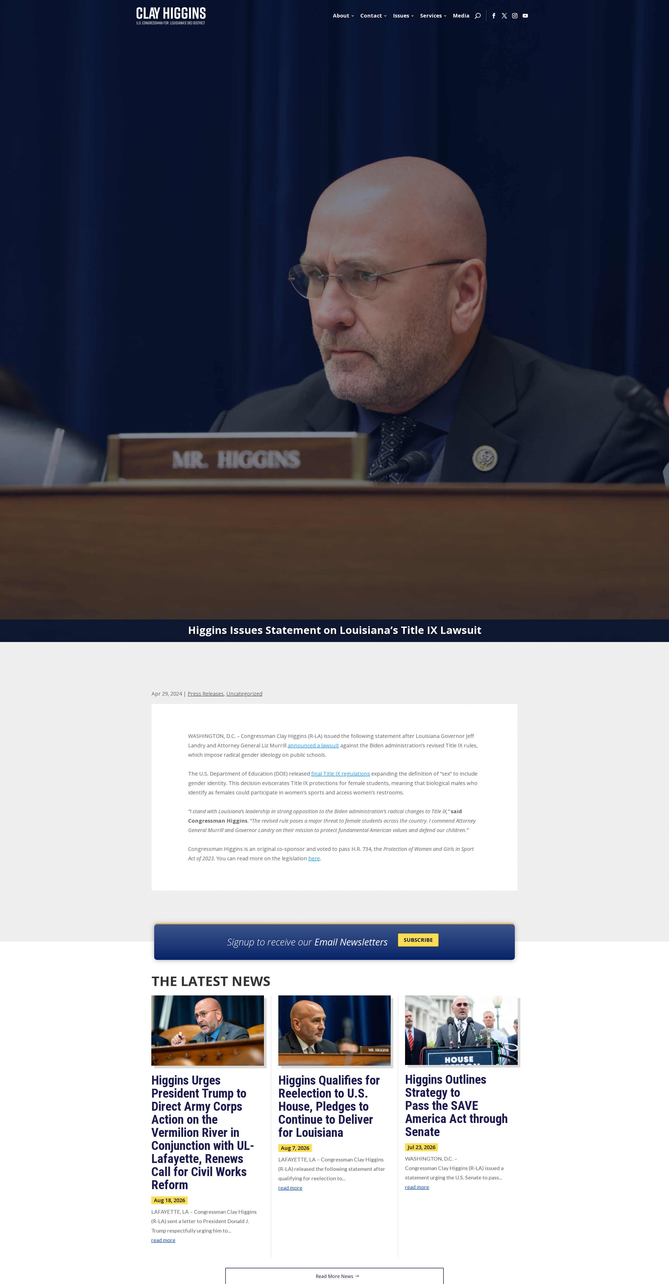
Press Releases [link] (206, 693)
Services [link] (431, 15)
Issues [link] (401, 15)
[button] (494, 15)
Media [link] (461, 15)
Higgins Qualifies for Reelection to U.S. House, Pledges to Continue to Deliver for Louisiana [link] (329, 1106)
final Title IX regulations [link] (340, 773)
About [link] (341, 15)
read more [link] (163, 1240)
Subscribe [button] (418, 939)
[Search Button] (478, 15)
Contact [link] (371, 15)
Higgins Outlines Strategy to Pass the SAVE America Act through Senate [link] (456, 1105)
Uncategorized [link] (244, 693)
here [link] (314, 858)
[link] (171, 15)
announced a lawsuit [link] (313, 745)
